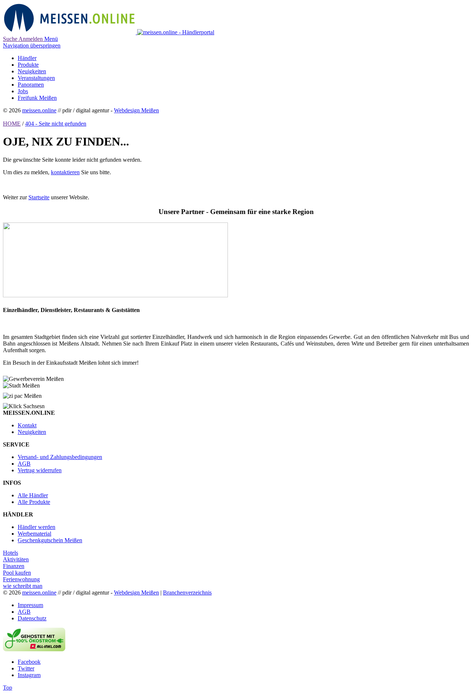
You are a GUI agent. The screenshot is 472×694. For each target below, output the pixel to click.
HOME (12, 123)
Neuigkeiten (32, 432)
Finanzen (13, 566)
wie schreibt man (22, 586)
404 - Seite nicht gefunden (55, 123)
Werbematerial (34, 533)
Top (7, 687)
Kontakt (27, 425)
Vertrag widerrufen (40, 470)
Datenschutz (32, 618)
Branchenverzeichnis (187, 592)
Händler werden (36, 527)
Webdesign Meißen (136, 110)
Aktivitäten (16, 559)
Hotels (10, 553)
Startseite (38, 197)
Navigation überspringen (31, 45)
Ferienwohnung (21, 579)
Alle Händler (33, 495)
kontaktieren (65, 172)
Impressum (30, 605)
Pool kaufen (17, 572)
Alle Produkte (34, 502)
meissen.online (39, 110)
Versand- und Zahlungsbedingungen (60, 457)
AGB (24, 463)
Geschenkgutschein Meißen (50, 540)
